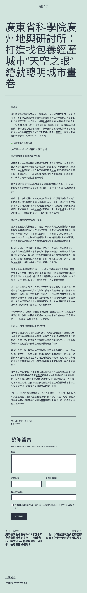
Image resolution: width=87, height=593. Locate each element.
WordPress (18, 583)
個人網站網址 (17, 491)
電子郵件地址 (52, 478)
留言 (13, 451)
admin (17, 423)
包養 (45, 121)
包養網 (35, 117)
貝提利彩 (43, 6)
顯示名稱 (15, 478)
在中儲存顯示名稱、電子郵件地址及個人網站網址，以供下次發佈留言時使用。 (44, 506)
